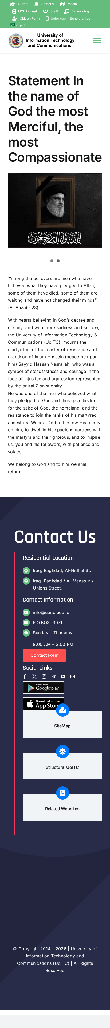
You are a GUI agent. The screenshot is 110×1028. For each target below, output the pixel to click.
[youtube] (63, 676)
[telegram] (54, 676)
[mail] (72, 676)
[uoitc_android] (43, 684)
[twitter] (34, 676)
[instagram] (44, 676)
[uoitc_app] (43, 699)
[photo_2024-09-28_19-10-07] (55, 210)
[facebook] (25, 676)
